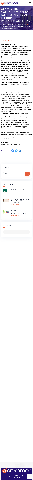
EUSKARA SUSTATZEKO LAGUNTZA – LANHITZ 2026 (19, 190)
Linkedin (20, 150)
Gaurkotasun (12, 25)
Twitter (16, 150)
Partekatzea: (5, 151)
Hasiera (3, 25)
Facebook (12, 150)
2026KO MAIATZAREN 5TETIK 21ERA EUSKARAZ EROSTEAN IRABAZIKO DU (20, 201)
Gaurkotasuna (22, 25)
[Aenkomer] (9, 3)
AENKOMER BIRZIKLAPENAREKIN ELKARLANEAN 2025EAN (18, 212)
